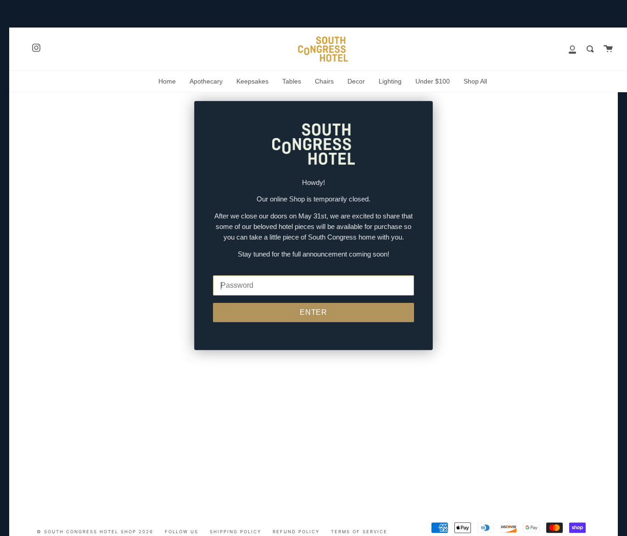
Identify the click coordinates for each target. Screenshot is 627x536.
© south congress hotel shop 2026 (95, 531)
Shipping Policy (235, 531)
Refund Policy (296, 531)
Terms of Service (359, 531)
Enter (314, 312)
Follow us (181, 531)
